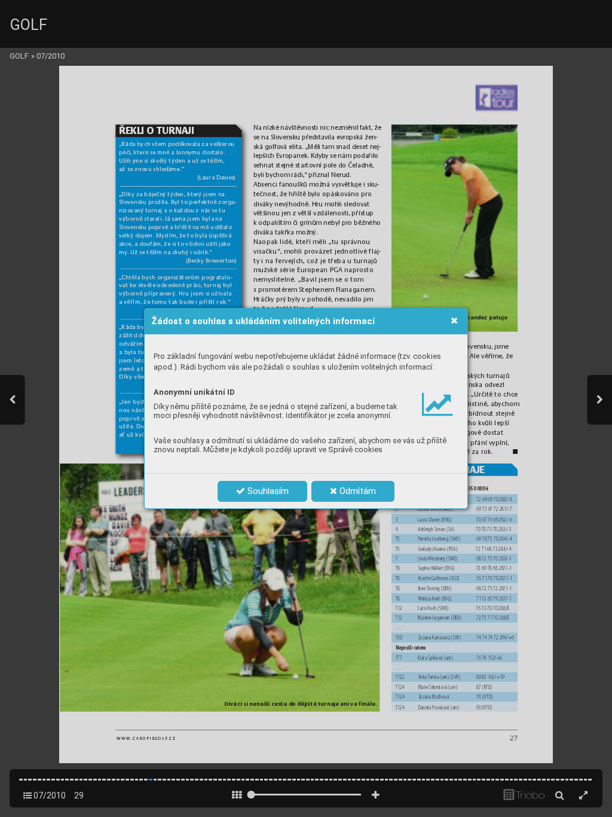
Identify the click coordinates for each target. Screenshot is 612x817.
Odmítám (356, 491)
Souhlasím (267, 491)
